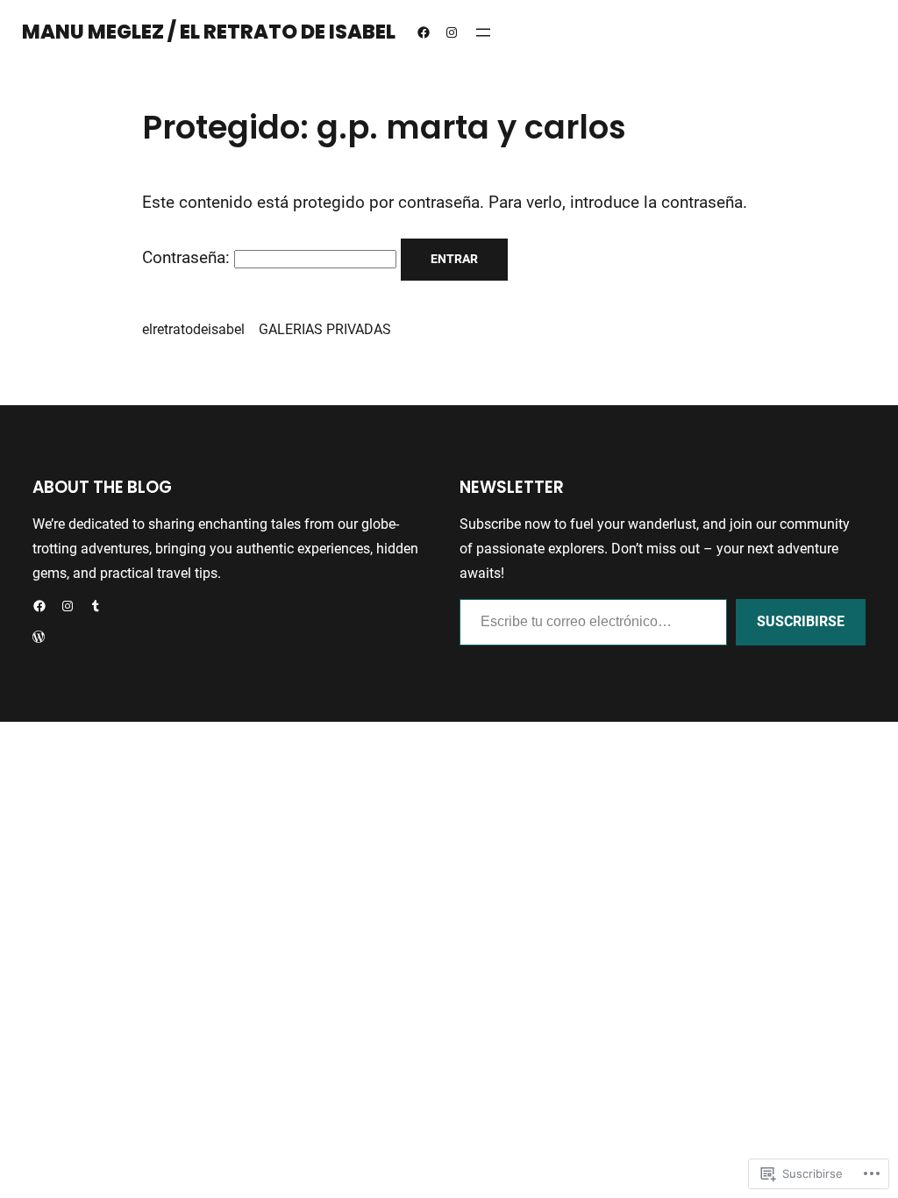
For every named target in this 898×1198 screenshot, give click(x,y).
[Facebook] (424, 32)
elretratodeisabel (193, 329)
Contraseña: (188, 257)
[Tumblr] (96, 606)
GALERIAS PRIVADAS (325, 329)
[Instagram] (452, 32)
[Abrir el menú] (483, 32)
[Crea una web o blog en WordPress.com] (38, 638)
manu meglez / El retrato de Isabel (209, 32)
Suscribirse (801, 621)
